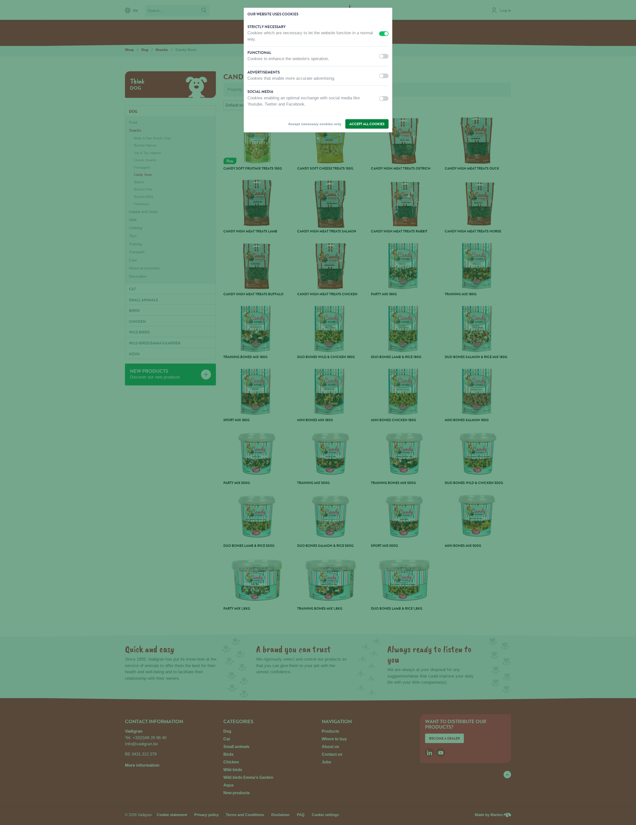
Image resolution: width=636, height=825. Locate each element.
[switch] (384, 33)
